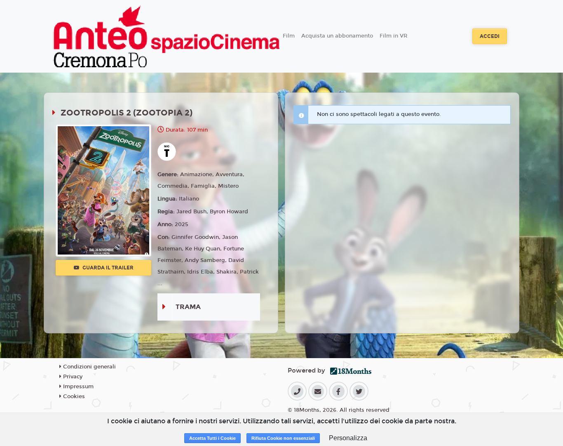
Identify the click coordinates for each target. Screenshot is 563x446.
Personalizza (348, 437)
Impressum (77, 386)
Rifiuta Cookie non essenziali (283, 438)
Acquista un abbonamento (337, 36)
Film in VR (393, 36)
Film (289, 36)
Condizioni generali (88, 366)
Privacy (71, 376)
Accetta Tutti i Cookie (212, 438)
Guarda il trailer (107, 268)
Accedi (490, 36)
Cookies (73, 396)
